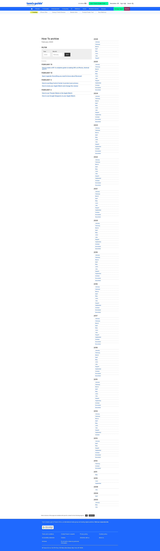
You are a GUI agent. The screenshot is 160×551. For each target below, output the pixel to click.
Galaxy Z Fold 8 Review (58, 12)
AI (71, 9)
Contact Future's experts (68, 534)
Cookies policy (103, 534)
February (97, 44)
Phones (37, 9)
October (97, 85)
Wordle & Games (94, 9)
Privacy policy (84, 534)
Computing (65, 9)
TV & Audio (45, 9)
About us (101, 537)
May (96, 51)
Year (44, 51)
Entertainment (55, 9)
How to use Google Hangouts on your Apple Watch (58, 96)
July (96, 55)
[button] (130, 3)
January (97, 42)
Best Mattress (102, 12)
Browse (103, 9)
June (96, 53)
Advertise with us (84, 537)
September (98, 83)
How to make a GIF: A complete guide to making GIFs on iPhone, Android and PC (65, 68)
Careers (63, 537)
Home (84, 9)
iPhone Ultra (43, 12)
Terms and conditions (48, 534)
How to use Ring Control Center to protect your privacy (60, 83)
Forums (127, 9)
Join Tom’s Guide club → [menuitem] (98, 3)
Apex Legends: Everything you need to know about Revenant (62, 76)
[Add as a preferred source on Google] (48, 527)
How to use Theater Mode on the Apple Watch (57, 93)
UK (86, 515)
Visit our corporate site (101, 522)
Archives (44, 541)
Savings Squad (119, 9)
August (97, 58)
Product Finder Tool (88, 12)
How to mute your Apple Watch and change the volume (60, 86)
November (98, 87)
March (97, 46)
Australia (91, 515)
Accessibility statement (48, 537)
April (96, 48)
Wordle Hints (74, 12)
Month (55, 51)
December (98, 90)
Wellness (77, 9)
